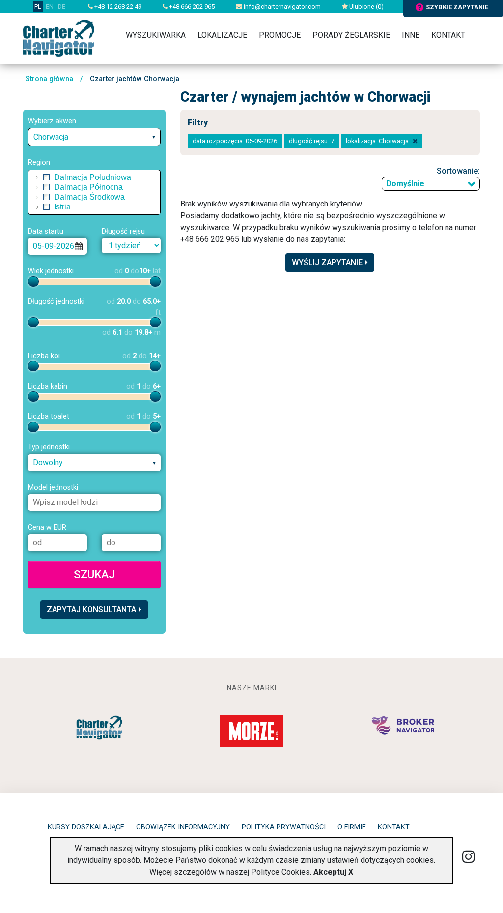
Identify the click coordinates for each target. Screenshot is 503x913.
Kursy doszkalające (86, 827)
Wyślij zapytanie (327, 262)
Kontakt (448, 35)
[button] (37, 177)
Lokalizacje (222, 35)
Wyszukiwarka (156, 35)
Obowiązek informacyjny (183, 827)
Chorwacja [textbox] (50, 137)
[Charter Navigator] (58, 37)
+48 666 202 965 (191, 6)
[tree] (94, 192)
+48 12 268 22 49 (117, 6)
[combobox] (94, 137)
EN (50, 6)
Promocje (280, 35)
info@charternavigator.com (281, 6)
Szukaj (94, 574)
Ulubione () (366, 6)
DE (61, 6)
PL (37, 6)
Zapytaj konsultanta (91, 609)
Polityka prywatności (284, 827)
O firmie (351, 827)
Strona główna (49, 79)
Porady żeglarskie (351, 35)
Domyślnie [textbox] (405, 183)
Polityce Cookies (280, 872)
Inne (410, 35)
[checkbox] (47, 177)
